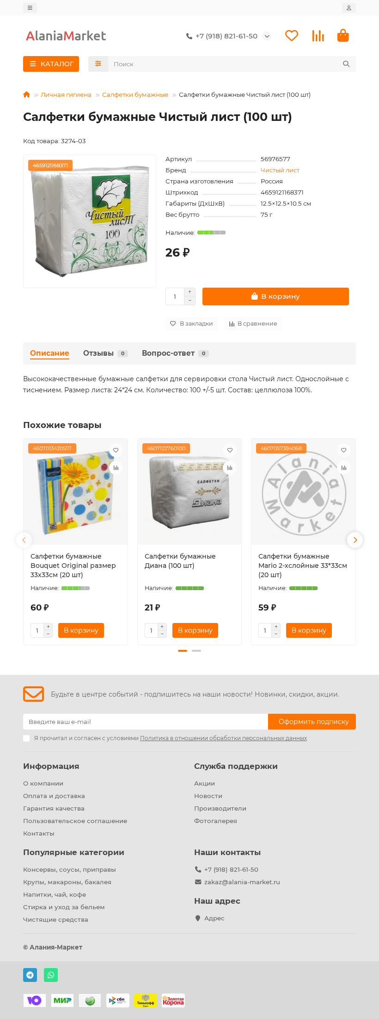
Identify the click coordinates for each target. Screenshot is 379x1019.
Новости (208, 795)
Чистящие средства (55, 919)
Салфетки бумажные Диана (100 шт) (180, 561)
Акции (204, 783)
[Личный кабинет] (349, 8)
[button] (24, 540)
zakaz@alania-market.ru (242, 882)
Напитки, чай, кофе (54, 894)
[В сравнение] (116, 468)
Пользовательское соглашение (75, 820)
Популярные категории (73, 852)
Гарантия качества (54, 808)
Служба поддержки (236, 766)
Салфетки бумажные (135, 94)
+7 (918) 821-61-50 (231, 869)
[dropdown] (30, 8)
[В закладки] (116, 450)
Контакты (39, 833)
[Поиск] (346, 64)
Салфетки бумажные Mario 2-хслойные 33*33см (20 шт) (302, 565)
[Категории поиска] (98, 64)
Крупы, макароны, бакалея (67, 882)
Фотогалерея (215, 820)
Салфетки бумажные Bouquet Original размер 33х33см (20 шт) (73, 565)
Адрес (214, 918)
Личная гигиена (66, 94)
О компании (43, 783)
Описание (49, 353)
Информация (51, 766)
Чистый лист (280, 170)
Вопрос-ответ (173, 353)
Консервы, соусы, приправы (69, 869)
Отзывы (103, 353)
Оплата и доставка (54, 795)
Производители (220, 808)
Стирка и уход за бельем (64, 907)
